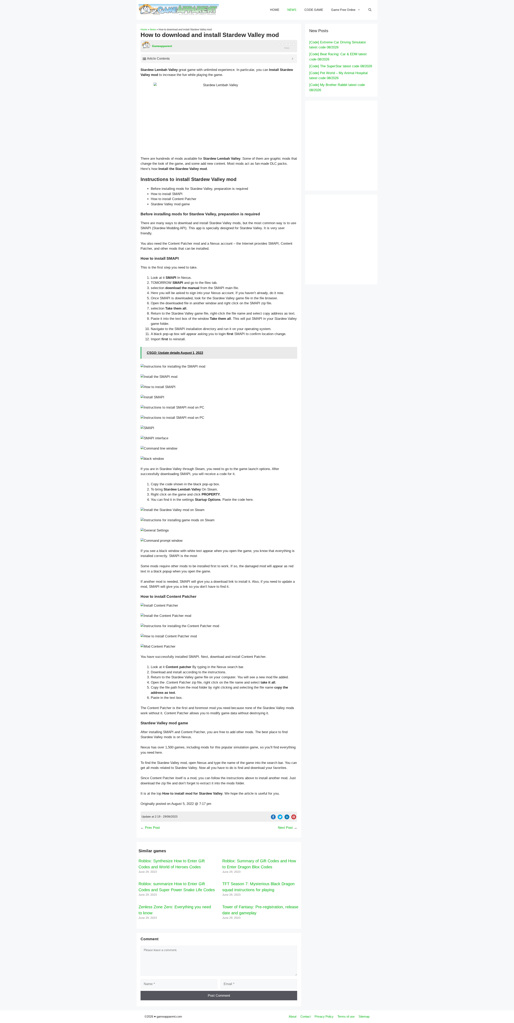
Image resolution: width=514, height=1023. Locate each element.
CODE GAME (313, 9)
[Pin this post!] (293, 818)
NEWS (291, 9)
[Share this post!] (273, 818)
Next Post (285, 828)
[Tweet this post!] (280, 818)
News (153, 29)
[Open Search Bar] (369, 10)
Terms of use (346, 1016)
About (292, 1016)
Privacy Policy (324, 1016)
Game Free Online (343, 9)
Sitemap (364, 1016)
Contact (305, 1016)
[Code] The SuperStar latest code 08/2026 (340, 66)
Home (144, 29)
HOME (274, 9)
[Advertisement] (349, 145)
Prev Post (152, 828)
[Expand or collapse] (292, 58)
